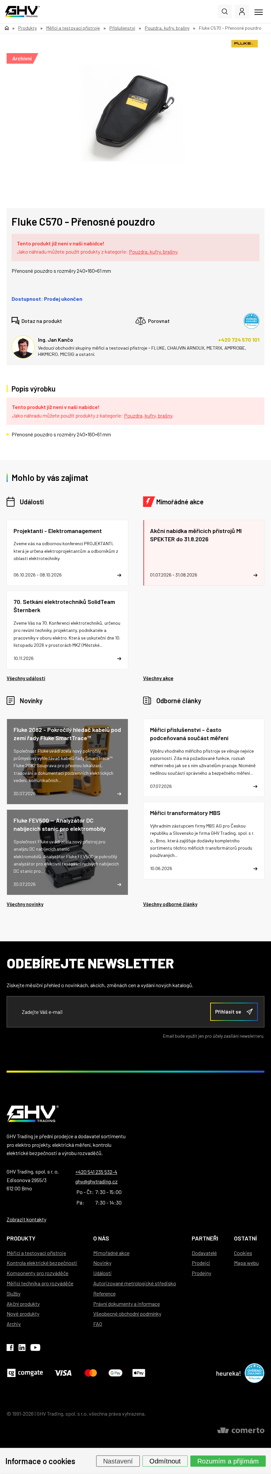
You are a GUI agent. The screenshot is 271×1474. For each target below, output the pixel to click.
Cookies (243, 1253)
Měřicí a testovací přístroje (36, 1253)
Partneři (205, 1238)
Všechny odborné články (170, 904)
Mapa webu (246, 1263)
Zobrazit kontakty (26, 1219)
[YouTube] (35, 1348)
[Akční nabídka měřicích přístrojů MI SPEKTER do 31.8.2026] (203, 552)
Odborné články (178, 701)
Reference (104, 1293)
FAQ (97, 1324)
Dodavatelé (204, 1253)
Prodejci (201, 1263)
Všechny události (26, 678)
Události (32, 502)
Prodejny (201, 1273)
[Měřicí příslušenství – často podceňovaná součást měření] (203, 758)
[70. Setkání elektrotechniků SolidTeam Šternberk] (67, 630)
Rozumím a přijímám (228, 1460)
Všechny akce (158, 678)
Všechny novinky (25, 904)
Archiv (14, 1324)
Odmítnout (165, 1460)
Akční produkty (23, 1304)
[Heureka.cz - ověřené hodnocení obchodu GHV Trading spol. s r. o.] (251, 321)
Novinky (31, 701)
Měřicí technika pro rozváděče (40, 1283)
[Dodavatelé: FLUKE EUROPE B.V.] (244, 43)
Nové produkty (23, 1313)
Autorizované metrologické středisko (134, 1283)
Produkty (21, 1238)
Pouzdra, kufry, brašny (153, 251)
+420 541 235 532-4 (96, 1172)
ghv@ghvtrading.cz (96, 1181)
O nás (101, 1238)
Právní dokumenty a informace (126, 1304)
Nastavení (118, 1460)
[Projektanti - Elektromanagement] (67, 552)
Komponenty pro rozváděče (37, 1273)
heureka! (228, 1373)
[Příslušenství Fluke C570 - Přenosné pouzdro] (132, 114)
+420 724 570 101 (238, 339)
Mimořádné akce (180, 502)
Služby (13, 1293)
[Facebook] (10, 1348)
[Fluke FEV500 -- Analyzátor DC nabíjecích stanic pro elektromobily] (67, 852)
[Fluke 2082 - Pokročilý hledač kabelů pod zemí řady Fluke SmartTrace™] (67, 761)
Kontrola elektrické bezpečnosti (42, 1263)
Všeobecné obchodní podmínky (127, 1313)
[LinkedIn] (22, 1348)
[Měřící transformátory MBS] (203, 840)
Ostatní (245, 1238)
